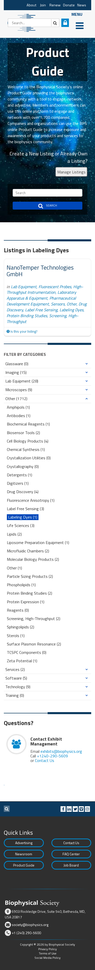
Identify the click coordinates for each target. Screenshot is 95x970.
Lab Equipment (23, 287)
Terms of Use (47, 953)
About (31, 5)
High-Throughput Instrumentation (45, 290)
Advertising (23, 842)
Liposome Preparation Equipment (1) (38, 543)
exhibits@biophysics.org (61, 751)
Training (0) (14, 695)
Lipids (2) (14, 534)
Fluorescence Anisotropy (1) (30, 500)
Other (72, 304)
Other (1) (14, 568)
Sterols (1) (16, 636)
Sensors (58, 304)
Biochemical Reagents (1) (28, 424)
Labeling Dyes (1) (22, 517)
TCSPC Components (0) (26, 652)
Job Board (71, 865)
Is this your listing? (23, 331)
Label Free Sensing (41, 310)
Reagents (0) (18, 610)
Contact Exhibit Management (46, 741)
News (81, 5)
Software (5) (16, 678)
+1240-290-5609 (52, 756)
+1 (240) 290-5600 (26, 932)
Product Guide (23, 865)
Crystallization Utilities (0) (29, 458)
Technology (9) (17, 687)
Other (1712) (16, 399)
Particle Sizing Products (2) (30, 576)
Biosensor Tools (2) (23, 433)
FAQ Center (71, 854)
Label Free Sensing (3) (25, 509)
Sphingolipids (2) (20, 627)
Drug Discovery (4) (23, 492)
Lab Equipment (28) (21, 381)
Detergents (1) (19, 475)
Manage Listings (71, 172)
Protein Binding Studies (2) (29, 593)
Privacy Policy (47, 949)
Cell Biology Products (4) (27, 441)
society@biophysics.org (30, 924)
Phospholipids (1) (21, 585)
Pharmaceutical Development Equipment (41, 301)
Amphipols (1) (18, 407)
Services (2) (15, 669)
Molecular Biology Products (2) (33, 559)
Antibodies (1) (18, 416)
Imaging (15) (16, 372)
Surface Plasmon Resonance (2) (34, 644)
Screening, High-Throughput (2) (33, 619)
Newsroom (23, 854)
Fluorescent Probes (55, 287)
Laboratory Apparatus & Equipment (41, 295)
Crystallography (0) (23, 466)
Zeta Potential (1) (22, 661)
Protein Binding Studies (27, 316)
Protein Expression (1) (25, 602)
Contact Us (44, 760)
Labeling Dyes (71, 310)
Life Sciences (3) (20, 525)
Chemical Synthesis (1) (26, 449)
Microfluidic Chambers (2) (28, 551)
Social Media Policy (47, 958)
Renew (55, 5)
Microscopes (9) (18, 390)
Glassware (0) (16, 364)
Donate (69, 5)
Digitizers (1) (18, 483)
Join (43, 5)
